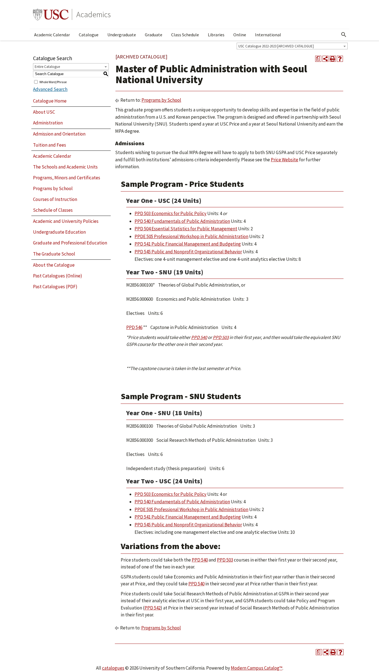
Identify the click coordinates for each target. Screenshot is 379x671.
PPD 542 (153, 608)
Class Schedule (185, 34)
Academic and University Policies (65, 221)
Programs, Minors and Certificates (66, 178)
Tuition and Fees (49, 145)
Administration (48, 123)
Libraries (216, 34)
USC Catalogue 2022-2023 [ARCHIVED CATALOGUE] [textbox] (276, 46)
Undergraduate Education (59, 232)
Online (239, 34)
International (268, 34)
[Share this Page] (325, 59)
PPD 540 (199, 337)
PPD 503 (221, 337)
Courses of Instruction (55, 199)
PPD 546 (134, 327)
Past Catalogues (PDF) (55, 287)
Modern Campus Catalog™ (256, 668)
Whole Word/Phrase (53, 82)
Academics (93, 14)
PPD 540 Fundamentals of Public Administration (182, 221)
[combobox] (292, 46)
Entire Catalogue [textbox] (47, 66)
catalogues (113, 668)
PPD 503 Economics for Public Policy (170, 213)
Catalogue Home (50, 101)
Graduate (153, 34)
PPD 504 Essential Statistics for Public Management (186, 229)
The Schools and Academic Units (65, 167)
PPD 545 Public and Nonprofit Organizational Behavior (188, 252)
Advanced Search (50, 89)
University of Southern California (51, 14)
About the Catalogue (54, 265)
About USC (44, 112)
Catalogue (88, 34)
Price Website (284, 160)
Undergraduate (121, 34)
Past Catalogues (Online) (57, 276)
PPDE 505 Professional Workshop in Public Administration (191, 236)
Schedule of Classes (53, 210)
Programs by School (53, 188)
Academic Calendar (52, 34)
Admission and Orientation (59, 134)
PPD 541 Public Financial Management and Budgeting (188, 244)
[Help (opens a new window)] (340, 59)
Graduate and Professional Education (70, 243)
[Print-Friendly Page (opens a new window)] (333, 59)
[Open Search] (343, 34)
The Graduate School (54, 254)
